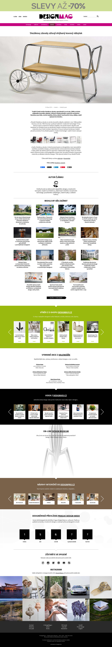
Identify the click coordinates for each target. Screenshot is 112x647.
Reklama (31, 627)
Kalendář (64, 627)
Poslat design (80, 627)
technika (72, 24)
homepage (28, 24)
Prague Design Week (69, 515)
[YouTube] (64, 562)
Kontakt (31, 625)
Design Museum (60, 431)
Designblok (67, 158)
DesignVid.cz (60, 395)
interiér (52, 24)
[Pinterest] (58, 562)
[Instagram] (48, 562)
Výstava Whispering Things (40, 372)
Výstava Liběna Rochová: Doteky (72, 372)
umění (84, 24)
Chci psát (31, 629)
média (78, 24)
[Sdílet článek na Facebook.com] (42, 167)
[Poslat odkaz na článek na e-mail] (69, 167)
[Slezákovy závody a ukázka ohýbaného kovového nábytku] (56, 69)
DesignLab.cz (59, 644)
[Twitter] (53, 562)
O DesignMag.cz (48, 625)
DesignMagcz (60, 573)
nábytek (60, 158)
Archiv (48, 629)
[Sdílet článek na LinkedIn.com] (56, 167)
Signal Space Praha (55, 379)
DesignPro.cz (67, 484)
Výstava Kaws (39, 364)
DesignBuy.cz (65, 312)
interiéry (25, 16)
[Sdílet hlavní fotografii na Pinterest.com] (62, 167)
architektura (44, 24)
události (36, 24)
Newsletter (64, 629)
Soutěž (80, 625)
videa (20, 16)
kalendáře (64, 354)
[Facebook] (43, 562)
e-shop (15, 16)
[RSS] (69, 562)
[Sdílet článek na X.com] (49, 167)
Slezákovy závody (60, 163)
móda (65, 24)
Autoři (48, 627)
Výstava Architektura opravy (72, 364)
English (81, 629)
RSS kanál (64, 625)
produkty (59, 24)
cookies (68, 640)
